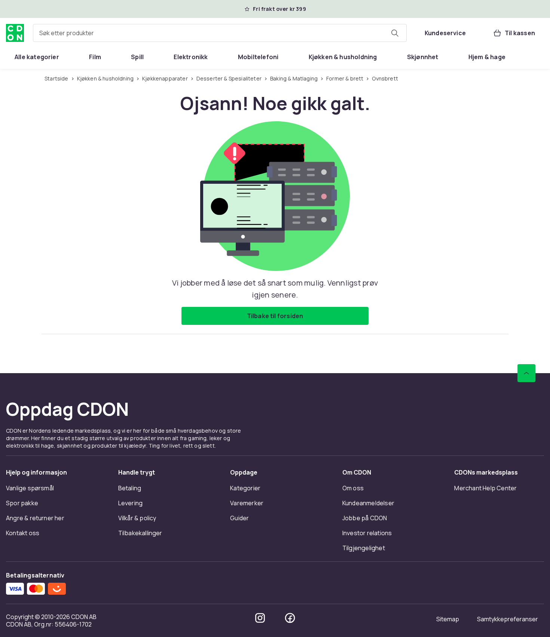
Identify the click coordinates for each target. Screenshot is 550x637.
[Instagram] (260, 618)
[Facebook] (290, 618)
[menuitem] (37, 57)
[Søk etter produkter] (395, 33)
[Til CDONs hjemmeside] (15, 33)
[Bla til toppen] (526, 373)
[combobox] (220, 33)
